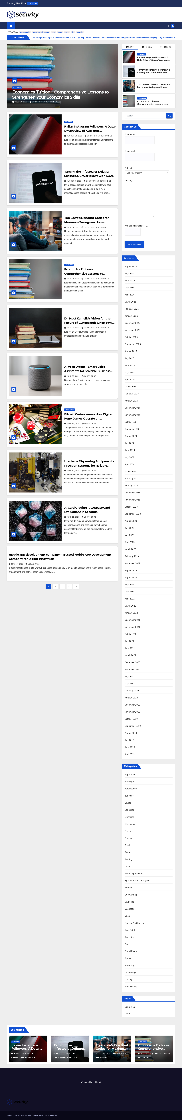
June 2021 (130, 648)
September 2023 (133, 514)
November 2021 (132, 627)
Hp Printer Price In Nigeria (137, 880)
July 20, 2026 (73, 227)
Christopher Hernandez (44, 102)
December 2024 (132, 408)
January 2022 (131, 613)
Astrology (129, 782)
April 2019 (130, 754)
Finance (128, 838)
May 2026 (129, 288)
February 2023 (132, 556)
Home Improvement (134, 873)
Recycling (129, 937)
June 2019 (130, 747)
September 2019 (133, 726)
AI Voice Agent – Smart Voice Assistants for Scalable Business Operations (87, 371)
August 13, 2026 (75, 136)
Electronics (130, 824)
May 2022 (129, 592)
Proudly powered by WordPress (19, 1115)
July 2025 (129, 358)
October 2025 (131, 337)
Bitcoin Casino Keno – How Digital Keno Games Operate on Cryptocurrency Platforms (88, 418)
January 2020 (131, 698)
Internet (128, 888)
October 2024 (131, 422)
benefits (80, 32)
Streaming (130, 965)
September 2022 (133, 570)
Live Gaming (69, 409)
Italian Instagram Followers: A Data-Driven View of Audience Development (153, 60)
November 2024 (132, 415)
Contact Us (130, 1007)
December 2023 (132, 493)
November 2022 (132, 563)
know (54, 32)
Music (127, 916)
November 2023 (132, 500)
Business (129, 796)
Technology (130, 972)
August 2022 (131, 577)
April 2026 (130, 295)
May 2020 (129, 683)
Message (129, 180)
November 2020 (132, 669)
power (66, 32)
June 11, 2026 (73, 517)
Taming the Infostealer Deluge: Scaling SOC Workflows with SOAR (153, 73)
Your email (130, 151)
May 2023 (129, 535)
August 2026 (131, 266)
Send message (134, 244)
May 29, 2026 (17, 564)
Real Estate (130, 930)
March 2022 (130, 606)
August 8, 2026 (74, 181)
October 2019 (131, 719)
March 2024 (130, 471)
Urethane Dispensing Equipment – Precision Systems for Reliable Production (89, 466)
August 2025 (131, 351)
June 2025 (130, 365)
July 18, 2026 (73, 279)
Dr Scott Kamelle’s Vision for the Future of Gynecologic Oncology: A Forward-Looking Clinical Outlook (55, 97)
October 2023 (131, 507)
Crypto (128, 803)
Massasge (130, 909)
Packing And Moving (135, 923)
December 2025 (132, 323)
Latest (131, 47)
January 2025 (131, 401)
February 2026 (132, 309)
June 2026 (130, 280)
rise (73, 32)
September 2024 (133, 429)
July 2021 (129, 641)
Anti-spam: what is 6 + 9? (136, 226)
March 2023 (130, 549)
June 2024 (130, 450)
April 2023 (130, 542)
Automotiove (131, 789)
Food (127, 845)
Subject (128, 168)
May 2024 (129, 457)
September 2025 (133, 344)
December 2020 (132, 662)
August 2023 (131, 521)
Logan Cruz (90, 376)
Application (130, 774)
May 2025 (129, 372)
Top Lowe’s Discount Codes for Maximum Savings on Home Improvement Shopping (153, 87)
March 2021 (130, 655)
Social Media (131, 951)
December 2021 (132, 620)
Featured (141, 54)
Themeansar (52, 1115)
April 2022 (130, 599)
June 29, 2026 (73, 376)
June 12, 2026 (73, 471)
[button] (168, 26)
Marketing (129, 902)
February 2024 (132, 478)
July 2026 (129, 273)
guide (60, 32)
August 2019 (131, 733)
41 (69, 586)
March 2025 (130, 387)
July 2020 (129, 676)
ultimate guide (25, 32)
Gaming (128, 859)
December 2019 (132, 705)
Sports (128, 958)
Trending (167, 47)
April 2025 (130, 379)
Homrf (127, 1013)
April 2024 (130, 464)
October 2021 (131, 634)
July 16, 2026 (21, 102)
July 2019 (129, 740)
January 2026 (131, 316)
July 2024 (129, 443)
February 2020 (132, 691)
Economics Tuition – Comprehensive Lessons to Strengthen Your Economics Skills (155, 104)
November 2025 (132, 330)
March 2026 (130, 302)
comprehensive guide (41, 32)
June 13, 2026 (73, 424)
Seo (127, 944)
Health (128, 866)
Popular (148, 47)
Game (127, 852)
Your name (130, 134)
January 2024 (131, 485)
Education (142, 98)
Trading (128, 979)
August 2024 (131, 436)
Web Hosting (131, 987)
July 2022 (129, 584)
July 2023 (129, 528)
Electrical (129, 817)
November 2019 (132, 712)
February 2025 (132, 394)
